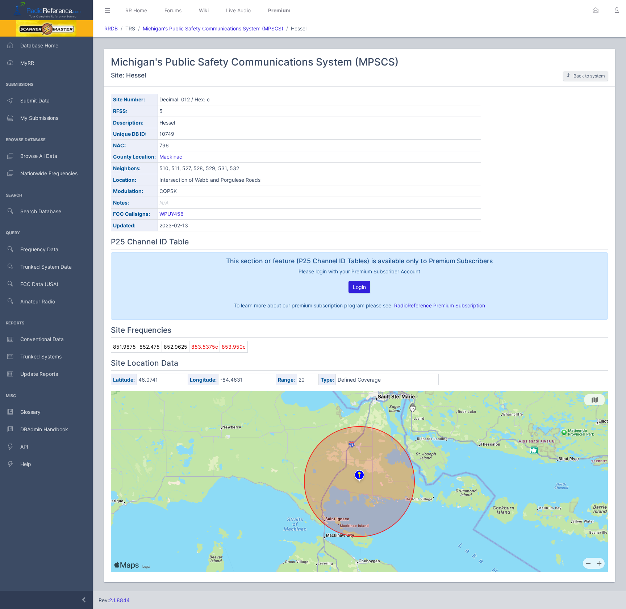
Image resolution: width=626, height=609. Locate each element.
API (24, 447)
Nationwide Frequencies (49, 173)
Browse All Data (38, 156)
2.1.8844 (119, 600)
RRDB (111, 28)
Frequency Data (39, 249)
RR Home (136, 10)
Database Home (39, 45)
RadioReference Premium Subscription (439, 305)
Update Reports (39, 374)
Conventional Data (42, 339)
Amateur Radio (37, 301)
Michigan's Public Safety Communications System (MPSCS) (213, 28)
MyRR (27, 63)
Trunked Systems (41, 356)
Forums (172, 10)
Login (359, 287)
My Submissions (39, 118)
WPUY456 (171, 214)
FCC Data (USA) (39, 284)
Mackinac (170, 157)
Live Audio (238, 10)
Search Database (40, 211)
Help (25, 464)
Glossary (30, 412)
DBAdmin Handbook (44, 429)
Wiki (204, 10)
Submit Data (35, 100)
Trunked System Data (46, 267)
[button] (595, 10)
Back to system (589, 76)
